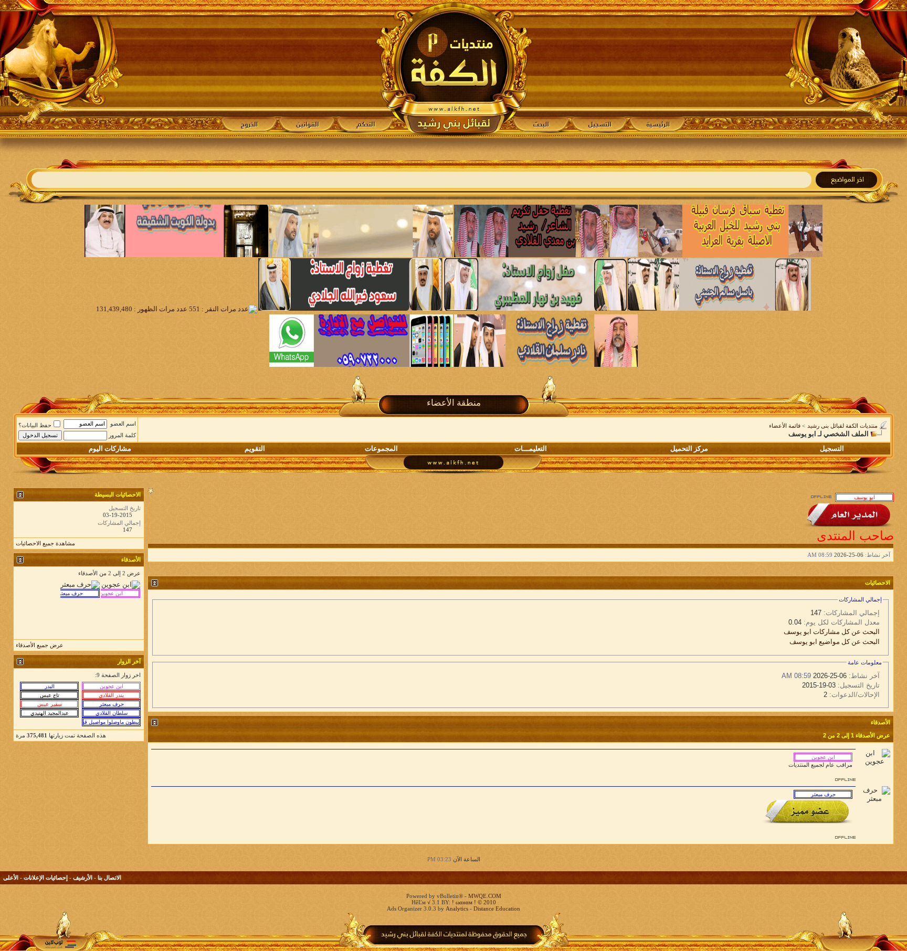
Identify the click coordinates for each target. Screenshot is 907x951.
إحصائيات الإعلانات (46, 877)
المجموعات (381, 448)
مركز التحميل (689, 448)
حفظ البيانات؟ (34, 425)
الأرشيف (82, 877)
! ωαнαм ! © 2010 (473, 902)
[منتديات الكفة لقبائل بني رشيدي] (453, 69)
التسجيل (832, 448)
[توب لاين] (60, 944)
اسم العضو (123, 423)
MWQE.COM (484, 896)
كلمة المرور (122, 435)
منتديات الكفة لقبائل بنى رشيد (842, 425)
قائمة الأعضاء (784, 425)
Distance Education (496, 908)
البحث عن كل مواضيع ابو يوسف (834, 642)
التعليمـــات (530, 448)
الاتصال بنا (109, 877)
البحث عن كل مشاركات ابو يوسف (832, 632)
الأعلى (10, 877)
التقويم (255, 448)
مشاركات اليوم (110, 448)
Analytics (457, 908)
